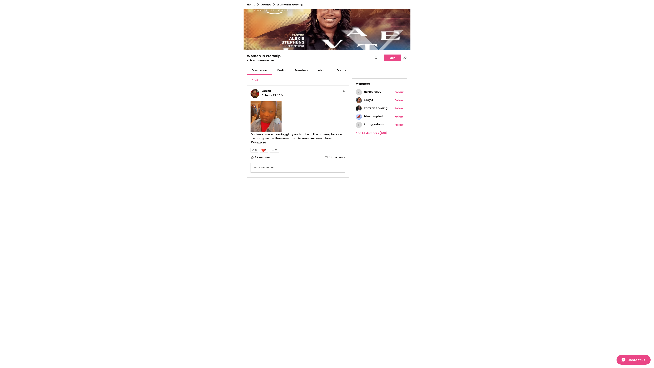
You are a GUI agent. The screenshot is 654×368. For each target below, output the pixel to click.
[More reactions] (274, 150)
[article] (298, 132)
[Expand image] (266, 116)
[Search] (376, 58)
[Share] (343, 91)
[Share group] (405, 58)
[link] (259, 70)
